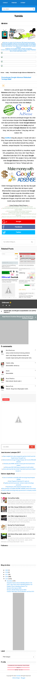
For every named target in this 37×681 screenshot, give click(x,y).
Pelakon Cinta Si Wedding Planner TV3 (17, 586)
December (10, 581)
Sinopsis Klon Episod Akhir (14, 588)
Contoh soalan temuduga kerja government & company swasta (19, 490)
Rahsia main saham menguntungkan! (19, 212)
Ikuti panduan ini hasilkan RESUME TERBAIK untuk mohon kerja (19, 488)
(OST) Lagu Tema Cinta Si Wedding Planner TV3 (19, 584)
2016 (6, 576)
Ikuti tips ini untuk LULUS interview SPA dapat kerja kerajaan (19, 42)
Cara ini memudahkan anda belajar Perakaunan (19, 211)
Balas (2, 354)
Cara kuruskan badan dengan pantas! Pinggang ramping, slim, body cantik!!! (19, 209)
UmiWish (8, 138)
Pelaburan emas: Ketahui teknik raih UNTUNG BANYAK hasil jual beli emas (19, 214)
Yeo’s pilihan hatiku (13, 498)
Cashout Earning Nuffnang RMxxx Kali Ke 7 (9, 266)
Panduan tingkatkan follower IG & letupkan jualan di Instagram (19, 43)
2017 (6, 574)
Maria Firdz (9, 386)
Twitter (18, 232)
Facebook (18, 227)
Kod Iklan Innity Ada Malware (26, 265)
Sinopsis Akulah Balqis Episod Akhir (16, 589)
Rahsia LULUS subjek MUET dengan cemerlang (19, 48)
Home (2, 72)
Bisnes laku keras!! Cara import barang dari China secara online (19, 45)
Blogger (23, 678)
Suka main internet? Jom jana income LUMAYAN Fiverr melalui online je (19, 46)
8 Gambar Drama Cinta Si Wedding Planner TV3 (19, 582)
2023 (6, 570)
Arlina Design (16, 678)
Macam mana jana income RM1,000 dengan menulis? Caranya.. (19, 217)
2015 (6, 578)
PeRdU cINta (10, 363)
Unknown (5, 302)
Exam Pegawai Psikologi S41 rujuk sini (19, 481)
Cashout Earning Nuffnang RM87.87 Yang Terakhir (26, 296)
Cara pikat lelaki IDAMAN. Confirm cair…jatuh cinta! (19, 207)
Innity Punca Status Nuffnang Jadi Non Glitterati (9, 281)
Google (18, 221)
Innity (7, 72)
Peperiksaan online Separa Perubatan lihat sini (18, 486)
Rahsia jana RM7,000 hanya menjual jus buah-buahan (19, 467)
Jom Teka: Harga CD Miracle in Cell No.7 (20, 507)
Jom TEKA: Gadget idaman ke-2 (17, 516)
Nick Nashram (10, 350)
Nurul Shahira (10, 378)
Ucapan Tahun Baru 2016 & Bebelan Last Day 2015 (20, 591)
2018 (6, 572)
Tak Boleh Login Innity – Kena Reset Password (26, 281)
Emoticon (6, 399)
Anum (7, 371)
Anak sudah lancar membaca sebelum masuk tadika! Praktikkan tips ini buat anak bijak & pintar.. (19, 50)
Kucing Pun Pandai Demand (16, 525)
